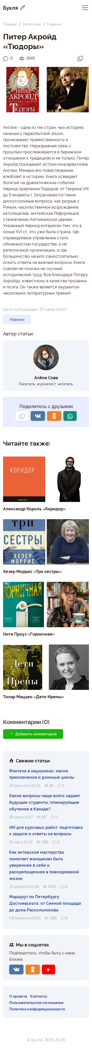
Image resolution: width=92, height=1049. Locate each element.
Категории (32, 23)
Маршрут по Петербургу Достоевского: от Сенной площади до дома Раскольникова (45, 903)
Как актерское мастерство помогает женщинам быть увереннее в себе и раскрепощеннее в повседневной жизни (44, 865)
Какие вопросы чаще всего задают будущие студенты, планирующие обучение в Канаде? (44, 802)
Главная (10, 23)
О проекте (18, 996)
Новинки (54, 23)
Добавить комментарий (35, 733)
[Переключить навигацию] (85, 7)
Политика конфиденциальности (37, 1008)
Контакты (38, 996)
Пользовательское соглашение (36, 1002)
